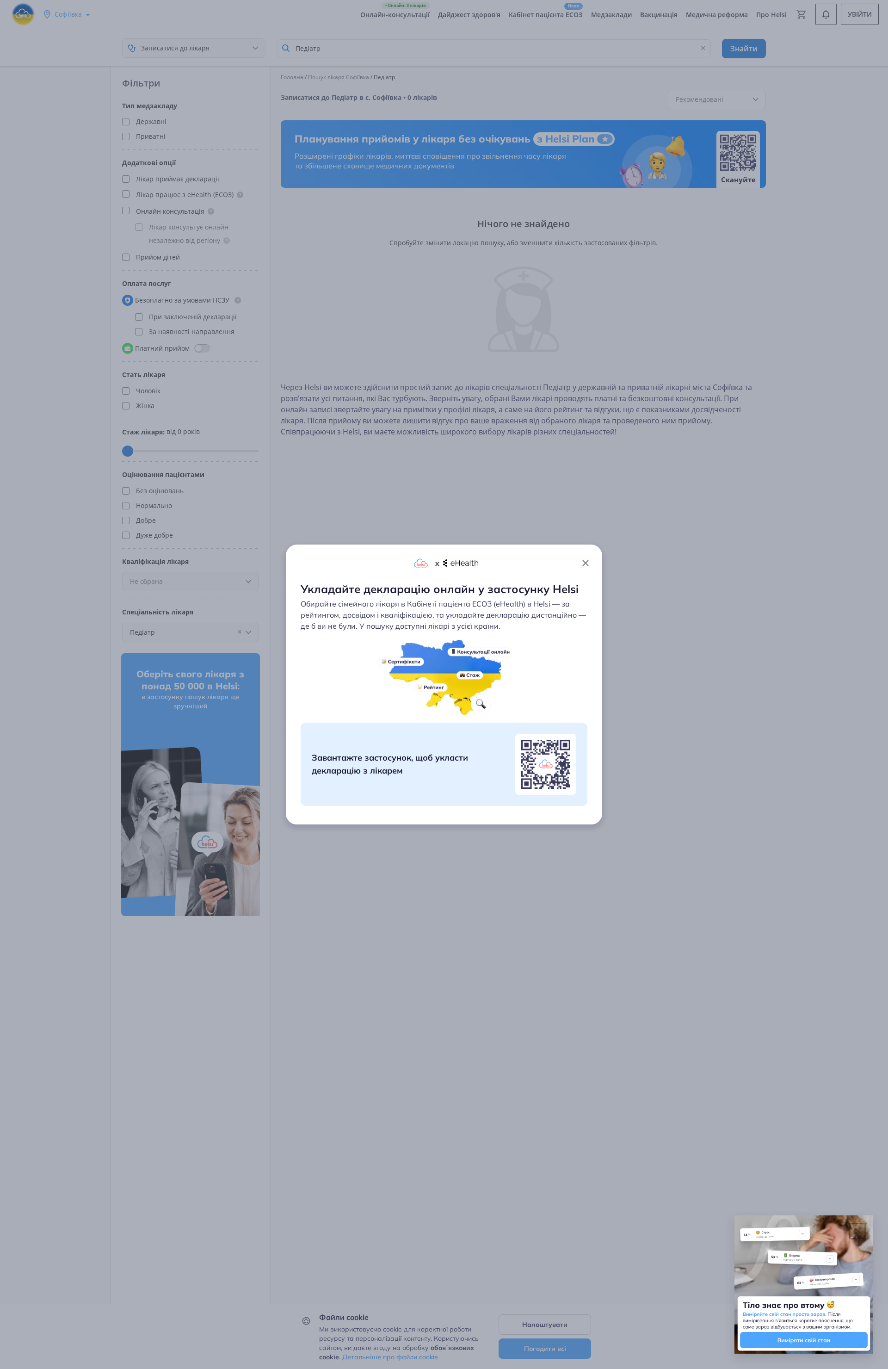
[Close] (585, 563)
